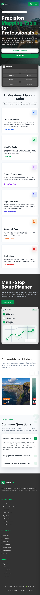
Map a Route (6, 516)
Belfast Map (6, 541)
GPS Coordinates (7, 513)
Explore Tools (20, 55)
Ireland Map (6, 535)
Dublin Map (6, 538)
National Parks (6, 544)
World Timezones (7, 525)
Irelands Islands (7, 547)
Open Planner (8, 302)
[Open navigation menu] (36, 4)
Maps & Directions (7, 564)
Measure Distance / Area (9, 507)
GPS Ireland (6, 567)
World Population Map (8, 522)
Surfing (5, 553)
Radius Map (6, 510)
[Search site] (31, 4)
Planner (11, 84)
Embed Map (11, 75)
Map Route (29, 71)
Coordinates (11, 71)
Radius (11, 79)
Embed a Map (6, 519)
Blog (7, 590)
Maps (7, 4)
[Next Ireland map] (37, 373)
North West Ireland (7, 576)
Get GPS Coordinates (21, 50)
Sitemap (15, 590)
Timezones (29, 84)
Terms (23, 590)
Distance (29, 75)
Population (29, 79)
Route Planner (6, 503)
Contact (31, 590)
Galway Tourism (7, 570)
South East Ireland (7, 573)
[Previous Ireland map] (32, 373)
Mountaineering (7, 550)
